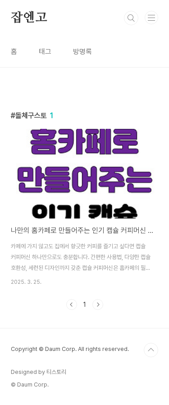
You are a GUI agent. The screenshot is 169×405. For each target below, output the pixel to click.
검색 (131, 18)
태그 (45, 51)
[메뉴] (151, 17)
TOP (151, 350)
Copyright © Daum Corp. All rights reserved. (70, 349)
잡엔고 (29, 18)
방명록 (82, 51)
